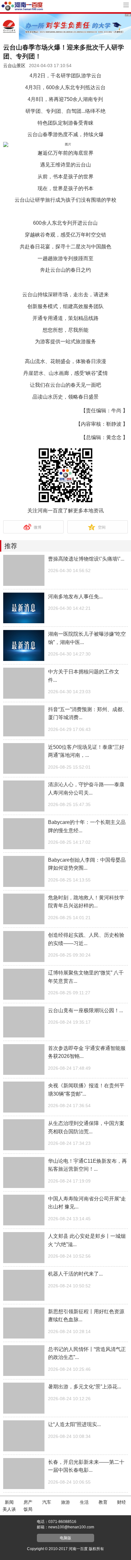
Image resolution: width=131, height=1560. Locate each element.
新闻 (9, 1502)
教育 (103, 1502)
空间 (102, 527)
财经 (121, 1502)
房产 (28, 1502)
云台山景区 (14, 65)
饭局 (28, 1509)
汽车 (46, 1502)
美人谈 (9, 1509)
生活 (84, 1502)
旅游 (65, 1502)
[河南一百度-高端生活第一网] (22, 6)
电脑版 (65, 1538)
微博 (37, 527)
